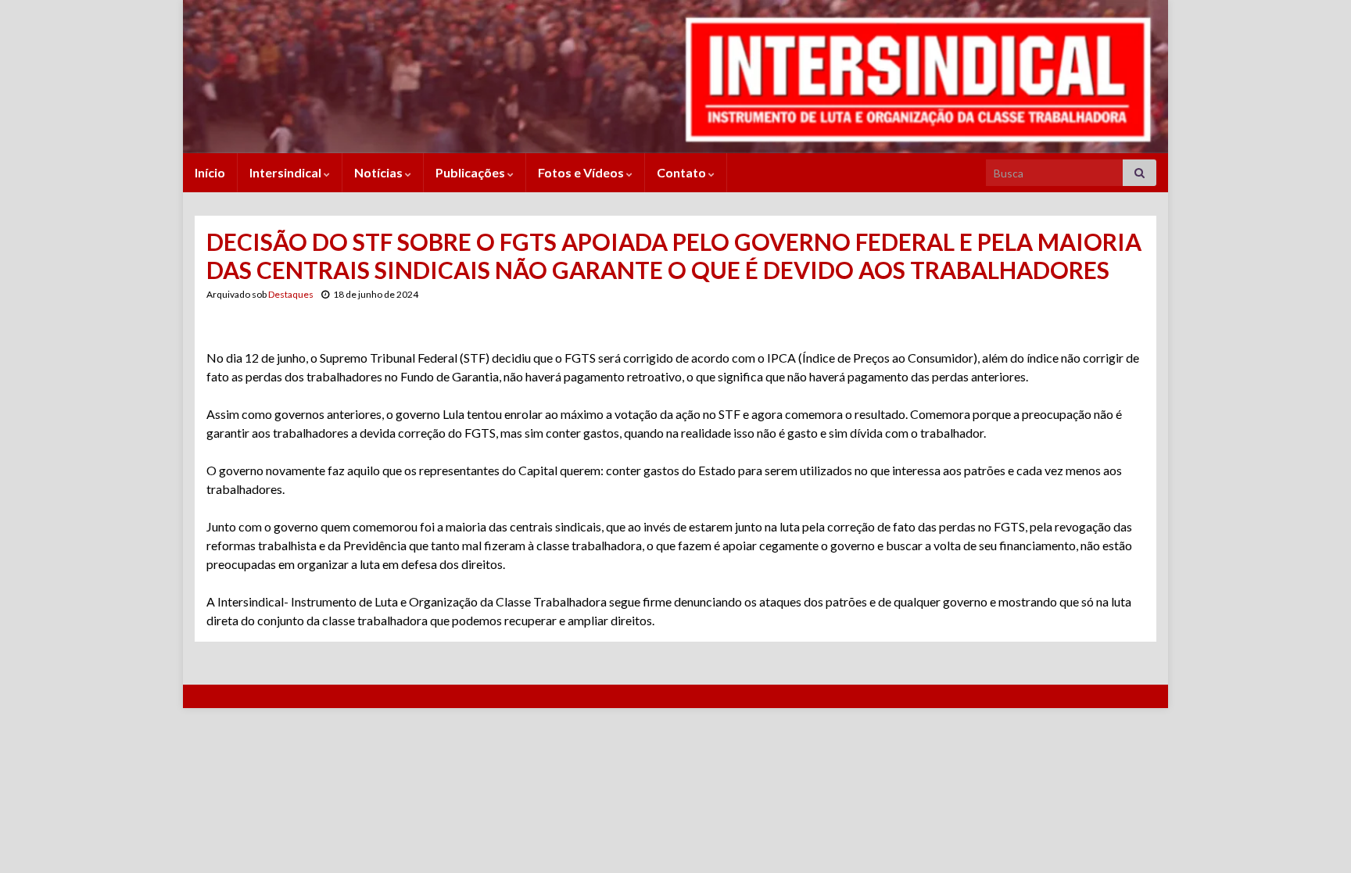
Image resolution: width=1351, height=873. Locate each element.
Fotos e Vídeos (582, 172)
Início (210, 172)
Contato (682, 172)
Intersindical (286, 172)
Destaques (291, 294)
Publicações (471, 172)
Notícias (379, 172)
